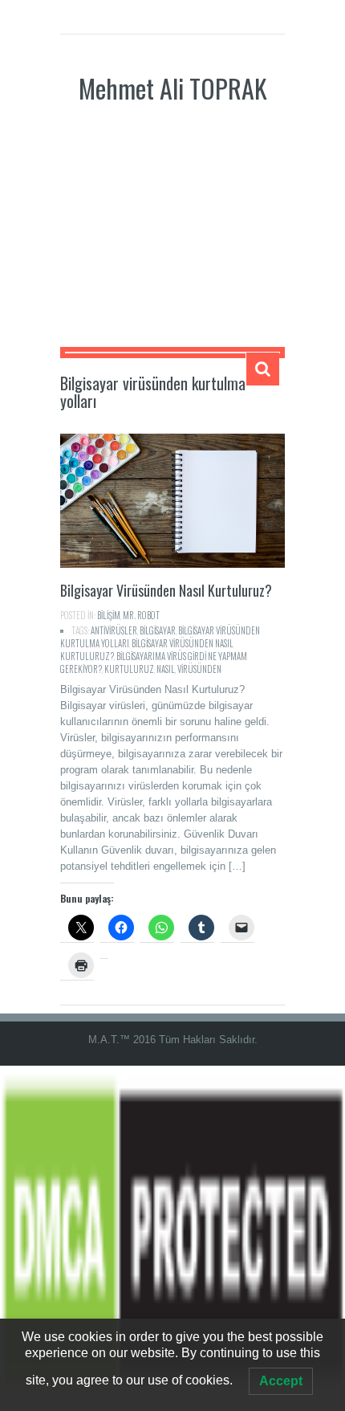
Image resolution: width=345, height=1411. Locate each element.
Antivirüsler (114, 630)
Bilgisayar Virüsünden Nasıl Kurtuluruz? (166, 590)
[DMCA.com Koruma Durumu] (172, 1237)
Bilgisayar (158, 630)
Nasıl (165, 669)
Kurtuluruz (129, 669)
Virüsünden (199, 669)
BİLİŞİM (108, 615)
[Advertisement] (172, 238)
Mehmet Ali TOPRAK (173, 88)
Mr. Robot (141, 615)
